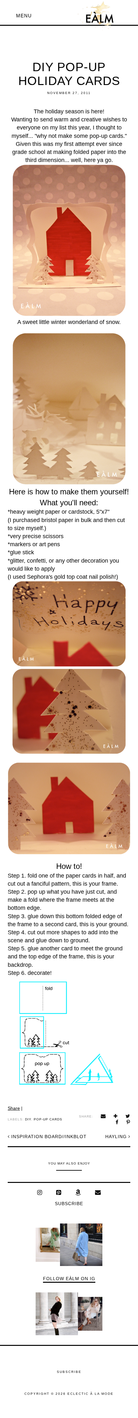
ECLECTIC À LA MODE (90, 1393)
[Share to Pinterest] (128, 1122)
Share (14, 1108)
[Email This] (103, 1116)
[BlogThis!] (116, 1116)
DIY (28, 1119)
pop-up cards (48, 1119)
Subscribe (69, 1203)
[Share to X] (127, 1116)
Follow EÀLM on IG (69, 1278)
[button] (24, 15)
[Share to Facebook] (117, 1122)
